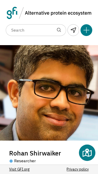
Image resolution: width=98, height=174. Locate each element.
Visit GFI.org (19, 169)
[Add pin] (86, 30)
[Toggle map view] (87, 153)
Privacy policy (78, 169)
